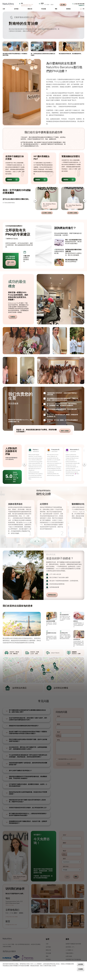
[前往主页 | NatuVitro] (8, 4)
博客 (56, 9)
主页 (4, 9)
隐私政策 (74, 759)
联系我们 (68, 9)
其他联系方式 (81, 5)
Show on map (10, 905)
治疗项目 (16, 9)
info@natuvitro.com (11, 925)
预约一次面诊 (10, 263)
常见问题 (43, 9)
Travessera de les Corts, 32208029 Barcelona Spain (27, 5)
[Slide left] (35, 541)
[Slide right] (52, 541)
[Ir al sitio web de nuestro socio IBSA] (16, 958)
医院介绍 (30, 9)
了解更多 (12, 317)
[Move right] (84, 200)
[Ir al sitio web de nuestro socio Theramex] (27, 958)
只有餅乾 (80, 969)
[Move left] (35, 200)
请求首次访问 (52, 595)
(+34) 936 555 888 (12, 917)
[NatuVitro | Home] (7, 939)
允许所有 (80, 964)
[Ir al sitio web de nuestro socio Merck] (7, 958)
